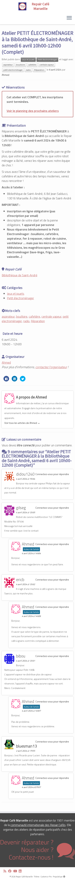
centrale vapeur (47, 64)
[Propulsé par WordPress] (64, 876)
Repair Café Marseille (24, 876)
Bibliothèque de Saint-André (19, 275)
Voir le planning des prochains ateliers (33, 110)
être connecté (26, 445)
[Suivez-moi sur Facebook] (10, 871)
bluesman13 (26, 746)
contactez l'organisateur (51, 367)
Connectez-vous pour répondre (52, 474)
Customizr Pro (46, 876)
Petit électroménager (47, 59)
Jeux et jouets (28, 59)
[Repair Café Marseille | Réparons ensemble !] (37, 6)
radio (28, 70)
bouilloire (20, 64)
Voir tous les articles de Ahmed (22, 423)
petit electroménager (12, 70)
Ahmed (5, 75)
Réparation (39, 70)
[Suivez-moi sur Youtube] (16, 871)
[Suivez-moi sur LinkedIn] (21, 871)
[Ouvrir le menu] (69, 18)
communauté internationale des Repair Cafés (38, 825)
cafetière (32, 64)
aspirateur (8, 64)
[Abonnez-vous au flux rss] (5, 871)
